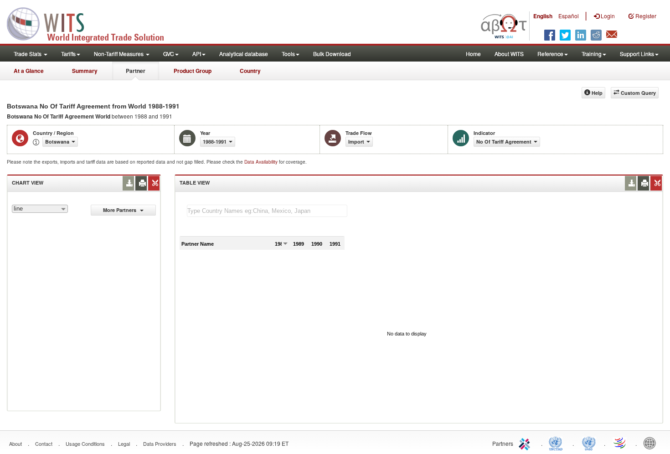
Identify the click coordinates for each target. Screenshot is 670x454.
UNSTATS (589, 442)
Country (250, 71)
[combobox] (40, 209)
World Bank (652, 442)
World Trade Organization (620, 442)
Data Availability (261, 162)
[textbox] (267, 211)
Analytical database (243, 53)
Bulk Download (332, 53)
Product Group (192, 71)
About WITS (509, 53)
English (542, 16)
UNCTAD (557, 442)
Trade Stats (28, 53)
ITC (526, 442)
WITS (91, 23)
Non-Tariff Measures (119, 53)
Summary (85, 71)
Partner (135, 71)
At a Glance (29, 71)
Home (473, 53)
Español (568, 16)
